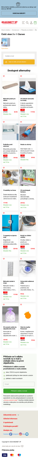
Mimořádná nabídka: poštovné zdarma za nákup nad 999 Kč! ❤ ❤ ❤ (18, 8)
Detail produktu (16, 115)
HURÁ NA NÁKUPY (19, 13)
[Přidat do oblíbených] (3, 76)
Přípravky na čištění (27, 30)
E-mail (7, 384)
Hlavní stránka (5, 30)
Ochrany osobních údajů (10, 400)
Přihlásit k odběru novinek (19, 391)
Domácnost (15, 30)
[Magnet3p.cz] (9, 23)
